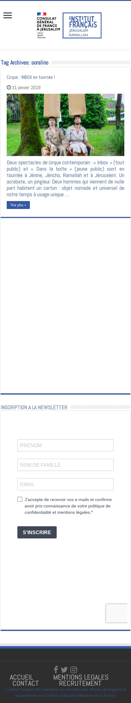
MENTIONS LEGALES (80, 677)
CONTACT (25, 683)
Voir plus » (18, 205)
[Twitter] (64, 669)
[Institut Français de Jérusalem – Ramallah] (65, 24)
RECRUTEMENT (80, 683)
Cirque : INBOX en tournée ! (31, 77)
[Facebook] (56, 669)
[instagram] (74, 669)
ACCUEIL (22, 677)
